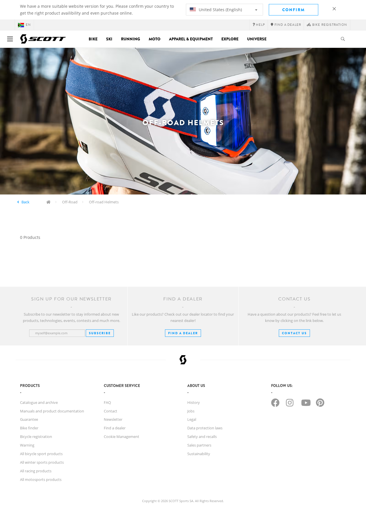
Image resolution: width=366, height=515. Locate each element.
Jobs (190, 411)
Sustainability (198, 453)
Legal (191, 419)
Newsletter (113, 419)
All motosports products (40, 479)
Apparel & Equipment (191, 39)
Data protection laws (204, 428)
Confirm (293, 10)
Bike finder (29, 428)
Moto (154, 39)
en (28, 24)
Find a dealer (115, 428)
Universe (256, 39)
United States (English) (220, 9)
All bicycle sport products (41, 453)
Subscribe (100, 333)
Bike (93, 39)
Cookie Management (121, 436)
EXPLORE (229, 39)
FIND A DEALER (183, 333)
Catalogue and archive (39, 402)
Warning (27, 445)
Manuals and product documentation (52, 411)
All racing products (35, 470)
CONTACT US (294, 333)
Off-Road (69, 202)
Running (130, 39)
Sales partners (199, 445)
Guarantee (29, 419)
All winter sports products (42, 462)
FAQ (107, 402)
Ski (109, 39)
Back (25, 202)
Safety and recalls (202, 436)
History (193, 402)
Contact (110, 411)
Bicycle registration (36, 436)
